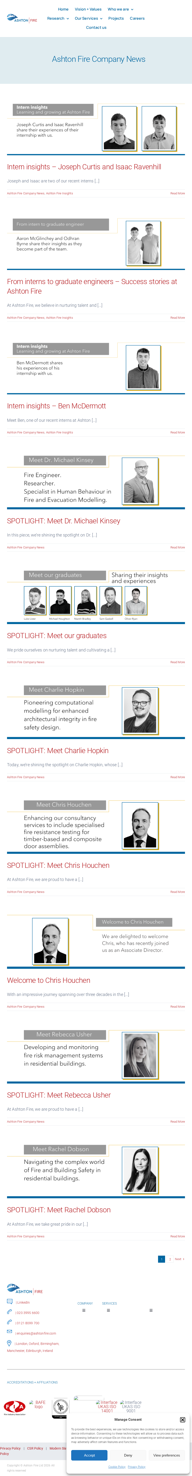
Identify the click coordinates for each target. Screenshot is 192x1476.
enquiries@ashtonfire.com (36, 1333)
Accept (89, 1455)
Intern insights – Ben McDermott (56, 406)
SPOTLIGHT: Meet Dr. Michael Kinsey (63, 521)
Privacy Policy (136, 1467)
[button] (182, 1419)
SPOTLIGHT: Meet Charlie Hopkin (57, 750)
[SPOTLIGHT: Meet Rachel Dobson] (96, 1169)
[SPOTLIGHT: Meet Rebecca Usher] (96, 1055)
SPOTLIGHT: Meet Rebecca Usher (59, 1095)
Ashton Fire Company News (25, 193)
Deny (128, 1455)
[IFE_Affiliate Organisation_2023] (61, 1400)
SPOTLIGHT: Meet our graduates (57, 635)
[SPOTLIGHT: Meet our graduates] (96, 595)
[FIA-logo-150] (15, 1402)
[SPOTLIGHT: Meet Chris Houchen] (96, 825)
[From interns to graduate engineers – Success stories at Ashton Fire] (96, 241)
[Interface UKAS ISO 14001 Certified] (107, 1402)
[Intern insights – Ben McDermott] (96, 365)
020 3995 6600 (28, 1313)
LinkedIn (23, 1302)
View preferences (166, 1455)
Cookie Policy (117, 1467)
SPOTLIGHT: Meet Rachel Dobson (59, 1210)
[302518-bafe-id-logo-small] (38, 1402)
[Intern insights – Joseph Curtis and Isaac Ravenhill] (96, 126)
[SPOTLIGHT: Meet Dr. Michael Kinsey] (96, 480)
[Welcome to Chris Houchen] (96, 940)
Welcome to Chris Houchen (48, 980)
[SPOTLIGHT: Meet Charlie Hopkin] (96, 710)
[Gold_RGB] (89, 1397)
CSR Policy (35, 1448)
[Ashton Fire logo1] (22, 15)
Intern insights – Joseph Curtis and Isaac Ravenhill (84, 167)
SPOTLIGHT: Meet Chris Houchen (58, 865)
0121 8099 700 (28, 1323)
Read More (177, 193)
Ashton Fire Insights (59, 193)
